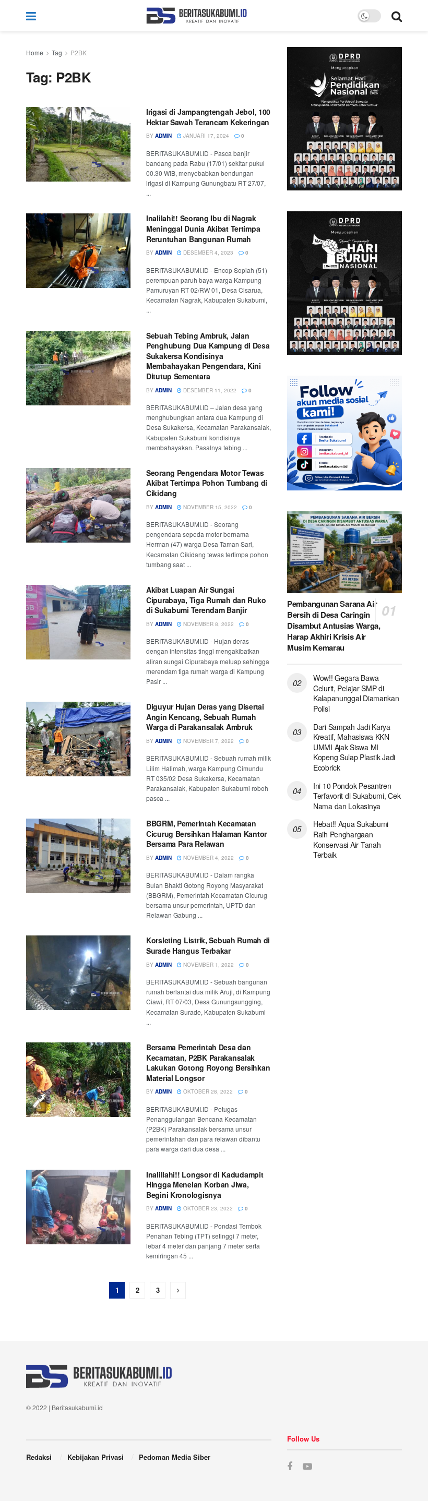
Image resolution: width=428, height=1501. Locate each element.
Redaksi (39, 1457)
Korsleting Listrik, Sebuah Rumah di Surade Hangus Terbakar (208, 945)
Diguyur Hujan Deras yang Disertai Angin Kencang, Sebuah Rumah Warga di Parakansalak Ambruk (205, 716)
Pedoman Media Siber (174, 1457)
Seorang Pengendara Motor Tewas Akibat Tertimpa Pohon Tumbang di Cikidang (206, 482)
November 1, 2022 (208, 964)
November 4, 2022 (208, 857)
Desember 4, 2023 (207, 252)
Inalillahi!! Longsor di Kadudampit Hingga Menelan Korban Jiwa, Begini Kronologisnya (204, 1184)
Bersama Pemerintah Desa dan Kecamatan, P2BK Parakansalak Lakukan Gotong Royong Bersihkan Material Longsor (208, 1062)
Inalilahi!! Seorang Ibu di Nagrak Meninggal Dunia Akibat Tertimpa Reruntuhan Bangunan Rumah (203, 228)
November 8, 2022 (208, 624)
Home (34, 52)
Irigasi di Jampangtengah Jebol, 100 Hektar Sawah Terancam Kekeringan (208, 116)
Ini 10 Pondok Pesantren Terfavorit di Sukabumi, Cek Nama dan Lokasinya (356, 795)
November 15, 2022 (209, 507)
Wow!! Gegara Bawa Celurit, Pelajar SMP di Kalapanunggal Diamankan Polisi (356, 693)
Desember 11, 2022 (209, 390)
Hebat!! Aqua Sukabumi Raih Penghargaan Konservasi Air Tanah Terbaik (350, 839)
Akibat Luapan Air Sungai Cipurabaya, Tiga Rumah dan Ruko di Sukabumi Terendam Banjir (206, 599)
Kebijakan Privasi (95, 1457)
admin (163, 135)
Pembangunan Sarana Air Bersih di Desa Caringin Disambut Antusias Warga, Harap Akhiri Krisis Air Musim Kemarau (334, 625)
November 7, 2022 (208, 741)
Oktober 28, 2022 (207, 1091)
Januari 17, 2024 (205, 135)
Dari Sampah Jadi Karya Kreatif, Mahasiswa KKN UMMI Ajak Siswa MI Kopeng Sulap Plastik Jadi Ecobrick (354, 747)
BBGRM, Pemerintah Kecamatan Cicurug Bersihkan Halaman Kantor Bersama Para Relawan (206, 833)
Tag (57, 52)
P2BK (78, 52)
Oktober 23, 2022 (207, 1208)
